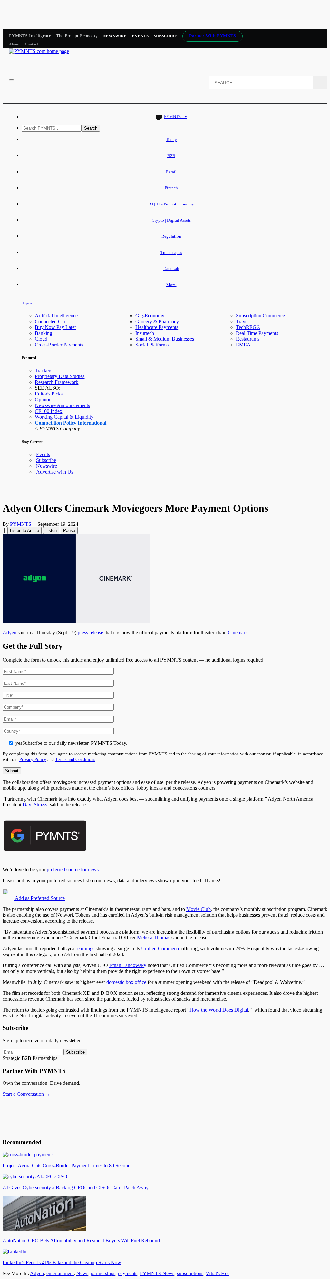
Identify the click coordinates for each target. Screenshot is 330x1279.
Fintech (171, 187)
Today (171, 139)
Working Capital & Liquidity (64, 417)
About (14, 44)
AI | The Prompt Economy (171, 204)
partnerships (103, 1273)
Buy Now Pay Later (55, 327)
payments (127, 1273)
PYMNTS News (157, 1273)
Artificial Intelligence (56, 315)
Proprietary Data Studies (59, 376)
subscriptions (190, 1273)
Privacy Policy (32, 759)
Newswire (115, 36)
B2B (171, 155)
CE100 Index (48, 411)
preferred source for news (73, 869)
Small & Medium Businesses (164, 339)
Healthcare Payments (156, 327)
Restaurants (247, 339)
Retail (171, 171)
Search (90, 128)
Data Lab (171, 268)
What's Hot (217, 1273)
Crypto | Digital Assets (171, 220)
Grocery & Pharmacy (157, 321)
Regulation (171, 236)
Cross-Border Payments (59, 344)
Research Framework (56, 382)
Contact (31, 44)
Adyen (37, 1273)
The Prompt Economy (77, 36)
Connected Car (50, 321)
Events (140, 36)
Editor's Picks (49, 393)
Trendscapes (171, 252)
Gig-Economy (149, 315)
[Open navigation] (11, 80)
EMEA (243, 344)
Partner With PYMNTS (212, 36)
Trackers (43, 370)
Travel (242, 321)
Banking (43, 333)
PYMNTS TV (175, 116)
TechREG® (248, 327)
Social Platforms (152, 344)
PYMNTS (20, 524)
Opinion (43, 399)
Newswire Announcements (62, 405)
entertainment (60, 1273)
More (171, 284)
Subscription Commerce (260, 315)
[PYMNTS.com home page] (39, 51)
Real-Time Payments (257, 333)
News (82, 1273)
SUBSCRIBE (165, 36)
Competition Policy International (70, 422)
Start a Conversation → (26, 1094)
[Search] (320, 82)
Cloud (41, 339)
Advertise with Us (54, 472)
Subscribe (46, 460)
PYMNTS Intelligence (30, 36)
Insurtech (144, 333)
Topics (27, 303)
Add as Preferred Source (39, 898)
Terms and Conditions (75, 759)
